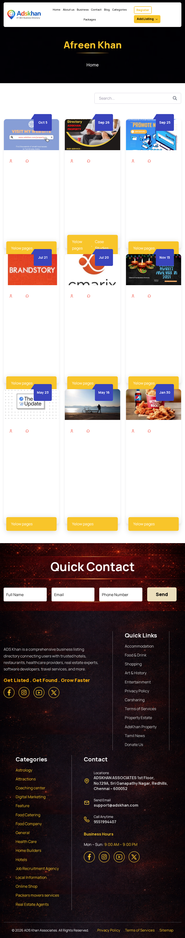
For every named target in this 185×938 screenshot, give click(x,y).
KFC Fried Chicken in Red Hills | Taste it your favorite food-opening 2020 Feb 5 (152, 451)
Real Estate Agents (32, 904)
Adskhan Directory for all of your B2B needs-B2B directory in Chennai (91, 181)
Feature (22, 805)
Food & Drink (135, 655)
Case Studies (101, 245)
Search (176, 98)
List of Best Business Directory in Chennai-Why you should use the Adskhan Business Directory (31, 184)
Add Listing (145, 19)
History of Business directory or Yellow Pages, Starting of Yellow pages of (29, 316)
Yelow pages (22, 248)
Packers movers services (37, 895)
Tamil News (135, 735)
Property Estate (138, 717)
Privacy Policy (137, 691)
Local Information (31, 877)
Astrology (24, 770)
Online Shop (26, 886)
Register (142, 10)
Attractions (26, 779)
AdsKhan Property (141, 726)
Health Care (26, 841)
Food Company (29, 823)
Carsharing (135, 699)
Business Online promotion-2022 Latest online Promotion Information (87, 319)
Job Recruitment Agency (37, 868)
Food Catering (28, 814)
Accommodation (139, 646)
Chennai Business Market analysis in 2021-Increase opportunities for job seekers (152, 319)
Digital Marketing (31, 796)
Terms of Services (140, 708)
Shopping (133, 664)
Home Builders (28, 850)
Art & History (135, 672)
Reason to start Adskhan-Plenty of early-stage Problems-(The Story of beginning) (92, 454)
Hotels (21, 859)
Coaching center (30, 787)
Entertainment (138, 682)
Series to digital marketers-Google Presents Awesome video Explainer (29, 451)
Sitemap (166, 930)
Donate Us (134, 744)
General (23, 832)
